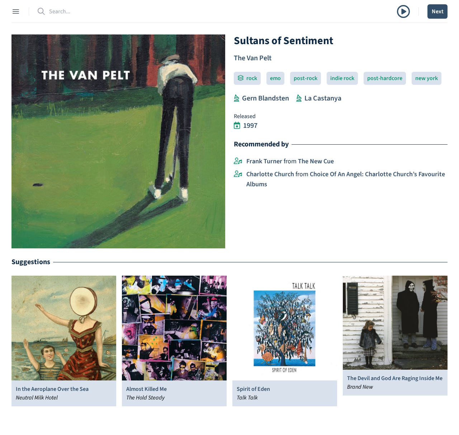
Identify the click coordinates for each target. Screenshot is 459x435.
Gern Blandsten (265, 98)
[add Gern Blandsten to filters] (236, 98)
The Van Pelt (252, 58)
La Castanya (322, 98)
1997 (250, 126)
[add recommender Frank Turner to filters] (238, 161)
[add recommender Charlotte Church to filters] (238, 174)
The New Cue (316, 161)
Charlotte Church (270, 174)
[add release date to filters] (237, 126)
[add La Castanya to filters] (299, 98)
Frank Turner (264, 161)
